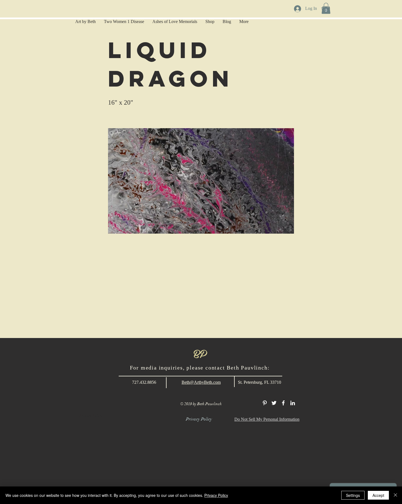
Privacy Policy (216, 495)
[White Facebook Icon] (283, 403)
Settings (353, 495)
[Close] (395, 495)
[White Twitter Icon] (274, 403)
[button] (328, 8)
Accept (378, 495)
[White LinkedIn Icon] (292, 403)
